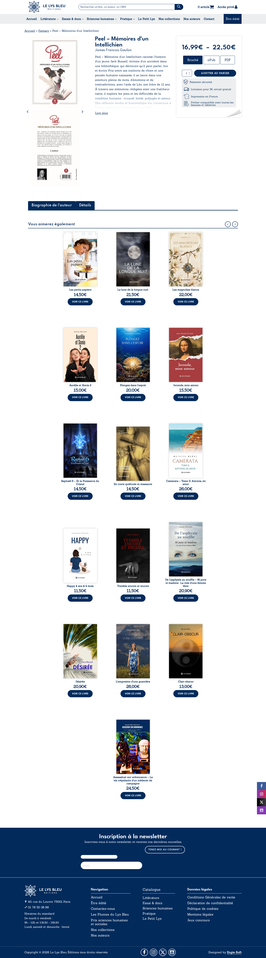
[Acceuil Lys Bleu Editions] (46, 7)
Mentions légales (200, 914)
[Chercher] (179, 7)
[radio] (192, 60)
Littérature (48, 19)
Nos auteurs (191, 19)
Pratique (126, 19)
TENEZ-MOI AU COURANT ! (165, 850)
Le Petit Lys (146, 19)
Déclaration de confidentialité (210, 903)
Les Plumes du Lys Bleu (110, 914)
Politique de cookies (202, 909)
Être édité (232, 19)
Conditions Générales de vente (211, 897)
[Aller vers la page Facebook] (144, 952)
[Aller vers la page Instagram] (153, 952)
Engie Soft (234, 952)
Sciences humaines (100, 19)
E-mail (111, 850)
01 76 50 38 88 (38, 907)
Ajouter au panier (215, 73)
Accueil (31, 19)
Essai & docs (152, 903)
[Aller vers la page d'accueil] (51, 891)
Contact (209, 19)
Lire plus (101, 113)
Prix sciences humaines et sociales (109, 922)
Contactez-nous (103, 909)
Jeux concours (198, 920)
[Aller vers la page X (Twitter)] (162, 952)
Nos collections (169, 19)
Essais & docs (71, 19)
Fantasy (43, 31)
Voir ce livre (80, 302)
